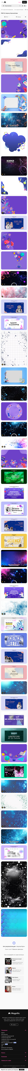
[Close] (26, 1069)
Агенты (4, 1044)
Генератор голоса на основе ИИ (8, 1039)
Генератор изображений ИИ (7, 1036)
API (2, 1046)
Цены (20, 2)
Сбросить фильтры (17, 949)
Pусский (14, 1024)
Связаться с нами (6, 1060)
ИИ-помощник (4, 1034)
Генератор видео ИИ (6, 1037)
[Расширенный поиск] (25, 17)
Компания (4, 1056)
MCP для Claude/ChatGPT (8, 1042)
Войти (24, 2)
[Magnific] (14, 1014)
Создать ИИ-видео (19, 9)
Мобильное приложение (6, 1047)
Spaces (3, 1032)
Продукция (4, 1030)
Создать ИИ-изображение (8, 9)
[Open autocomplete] (3, 5)
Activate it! (22, 1069)
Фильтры (19, 16)
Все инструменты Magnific (7, 1049)
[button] (14, 1025)
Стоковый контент (5, 1041)
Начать (3, 1053)
